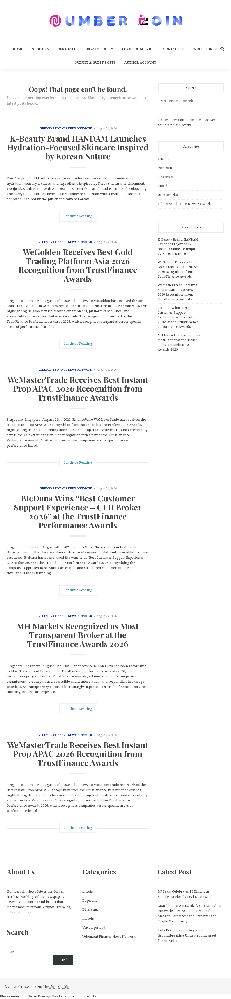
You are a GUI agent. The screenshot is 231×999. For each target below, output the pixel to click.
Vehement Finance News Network (65, 128)
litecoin (164, 186)
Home (18, 49)
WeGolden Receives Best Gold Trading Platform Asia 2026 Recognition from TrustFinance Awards (77, 265)
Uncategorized (169, 195)
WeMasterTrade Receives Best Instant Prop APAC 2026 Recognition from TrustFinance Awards (77, 388)
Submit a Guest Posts (95, 62)
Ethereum (165, 177)
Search (12, 952)
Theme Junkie (59, 986)
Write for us (205, 49)
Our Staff (66, 49)
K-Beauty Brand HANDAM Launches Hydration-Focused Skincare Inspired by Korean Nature (77, 147)
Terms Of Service (138, 49)
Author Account (140, 62)
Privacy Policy (98, 49)
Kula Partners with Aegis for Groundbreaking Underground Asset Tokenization (187, 935)
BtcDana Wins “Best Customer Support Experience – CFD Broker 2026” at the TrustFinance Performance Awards (78, 511)
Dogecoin (165, 168)
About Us (40, 49)
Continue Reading (78, 216)
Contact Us (174, 49)
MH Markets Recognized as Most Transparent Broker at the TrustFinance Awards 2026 (78, 634)
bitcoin (163, 159)
